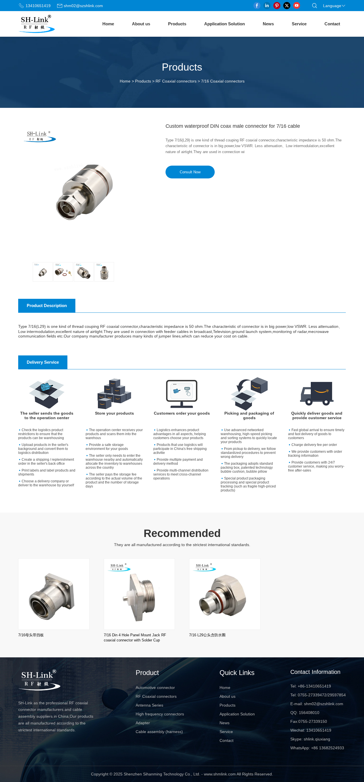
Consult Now (190, 172)
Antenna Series (149, 705)
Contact (332, 23)
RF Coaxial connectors (176, 81)
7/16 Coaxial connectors (223, 81)
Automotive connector (155, 687)
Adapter (143, 723)
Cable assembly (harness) (159, 731)
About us (141, 23)
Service (299, 23)
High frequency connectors (160, 714)
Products (177, 23)
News (268, 23)
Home (108, 23)
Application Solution (224, 23)
